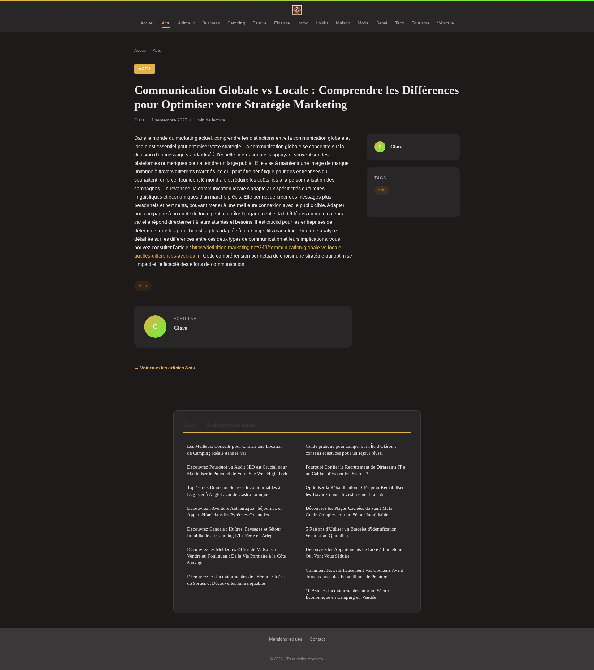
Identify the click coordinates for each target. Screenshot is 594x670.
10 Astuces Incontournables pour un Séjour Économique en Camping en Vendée (347, 594)
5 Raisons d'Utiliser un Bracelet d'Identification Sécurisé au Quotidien (351, 532)
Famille (259, 22)
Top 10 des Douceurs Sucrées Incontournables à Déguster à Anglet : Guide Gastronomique (233, 490)
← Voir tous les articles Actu (164, 367)
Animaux (186, 22)
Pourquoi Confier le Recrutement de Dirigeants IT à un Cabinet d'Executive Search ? (355, 470)
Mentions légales (285, 639)
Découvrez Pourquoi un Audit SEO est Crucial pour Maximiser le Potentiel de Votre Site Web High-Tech (237, 470)
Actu (166, 22)
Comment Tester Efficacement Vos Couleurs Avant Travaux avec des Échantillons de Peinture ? (354, 573)
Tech (399, 22)
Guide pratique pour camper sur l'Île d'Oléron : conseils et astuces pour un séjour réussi (351, 449)
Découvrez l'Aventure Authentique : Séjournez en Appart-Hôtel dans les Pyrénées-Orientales (235, 511)
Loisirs (322, 22)
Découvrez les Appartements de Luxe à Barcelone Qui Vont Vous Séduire (354, 552)
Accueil (147, 22)
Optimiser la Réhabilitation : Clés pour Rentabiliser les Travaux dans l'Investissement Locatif (355, 490)
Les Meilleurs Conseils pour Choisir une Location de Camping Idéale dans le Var (235, 449)
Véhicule (445, 22)
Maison (343, 22)
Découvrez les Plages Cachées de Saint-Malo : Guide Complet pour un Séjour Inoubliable (350, 511)
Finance (282, 22)
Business (211, 22)
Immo (302, 22)
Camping (236, 22)
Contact (317, 639)
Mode (363, 22)
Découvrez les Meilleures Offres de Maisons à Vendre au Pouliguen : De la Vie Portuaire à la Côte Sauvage (236, 556)
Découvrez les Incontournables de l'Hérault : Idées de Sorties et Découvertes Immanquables (236, 580)
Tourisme (421, 22)
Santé (382, 22)
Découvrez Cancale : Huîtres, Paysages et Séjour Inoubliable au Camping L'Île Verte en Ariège (234, 532)
